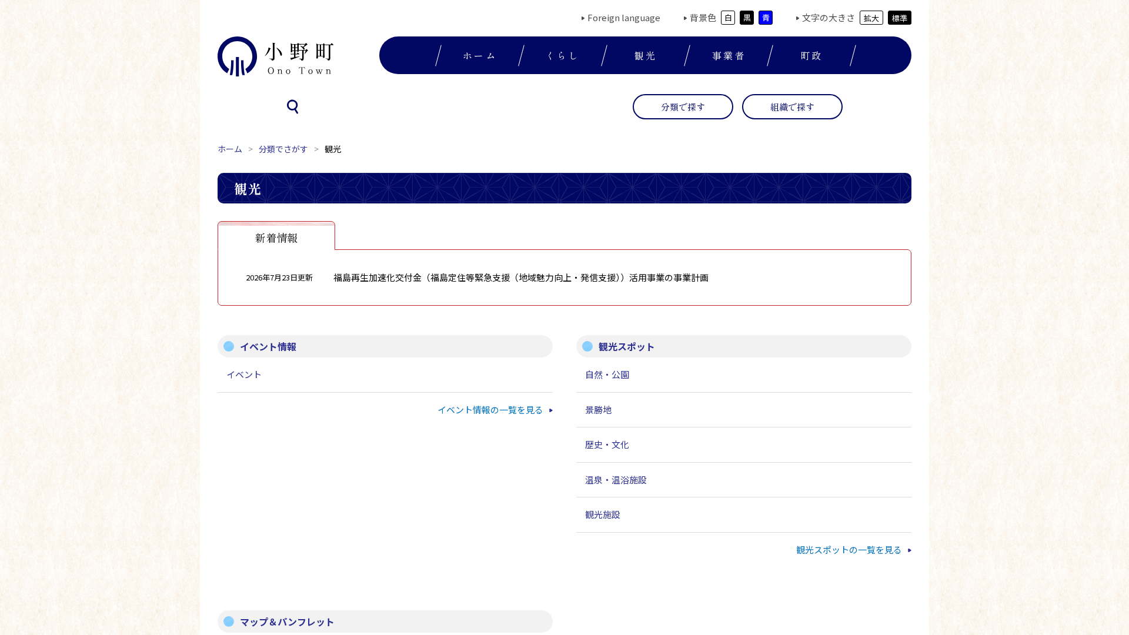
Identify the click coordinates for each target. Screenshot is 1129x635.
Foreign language (623, 17)
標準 (899, 18)
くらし (563, 55)
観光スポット (627, 346)
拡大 (871, 18)
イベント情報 (268, 346)
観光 (645, 55)
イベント (244, 374)
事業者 (729, 55)
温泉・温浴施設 (616, 479)
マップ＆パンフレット (287, 621)
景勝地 (598, 409)
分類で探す (683, 107)
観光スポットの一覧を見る (849, 549)
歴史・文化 (607, 444)
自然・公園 (607, 374)
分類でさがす (283, 149)
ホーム (480, 55)
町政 (811, 55)
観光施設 (602, 514)
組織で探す (792, 107)
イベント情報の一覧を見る (490, 409)
